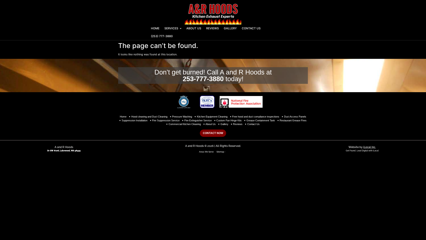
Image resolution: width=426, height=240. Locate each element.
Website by (362, 147)
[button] (173, 28)
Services (171, 28)
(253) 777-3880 (162, 36)
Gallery (230, 28)
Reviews (212, 28)
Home (155, 28)
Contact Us (251, 28)
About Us (193, 28)
